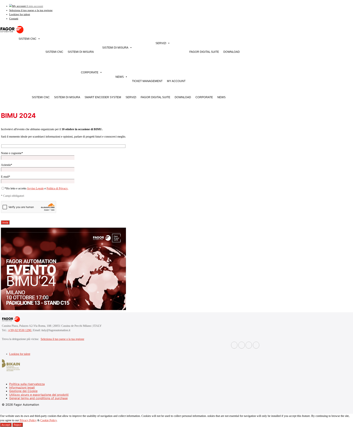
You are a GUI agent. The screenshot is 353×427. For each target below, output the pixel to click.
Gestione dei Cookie (23, 391)
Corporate (89, 72)
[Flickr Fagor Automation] (234, 345)
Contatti (13, 18)
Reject (17, 424)
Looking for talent (19, 14)
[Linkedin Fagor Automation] (241, 345)
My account (176, 81)
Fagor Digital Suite (204, 51)
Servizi (161, 43)
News (119, 76)
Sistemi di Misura (81, 51)
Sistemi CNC (27, 38)
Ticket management (147, 81)
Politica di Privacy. (57, 188)
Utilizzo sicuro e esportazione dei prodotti (39, 394)
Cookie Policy (48, 420)
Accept (5, 424)
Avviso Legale (35, 188)
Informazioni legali (22, 387)
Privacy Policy (28, 420)
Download (231, 51)
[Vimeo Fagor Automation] (249, 345)
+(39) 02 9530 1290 (20, 330)
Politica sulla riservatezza (27, 384)
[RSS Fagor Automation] (256, 345)
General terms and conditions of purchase (38, 398)
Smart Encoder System (103, 97)
